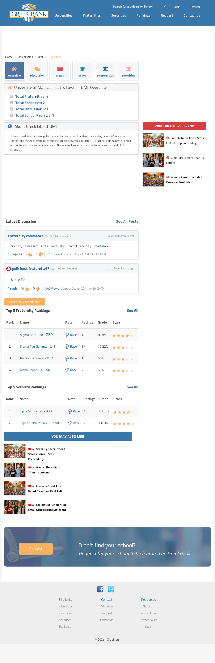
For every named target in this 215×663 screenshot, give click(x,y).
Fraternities (92, 15)
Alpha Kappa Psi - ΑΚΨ (36, 369)
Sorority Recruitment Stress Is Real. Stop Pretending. (46, 454)
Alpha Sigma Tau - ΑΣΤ (36, 411)
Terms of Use (148, 613)
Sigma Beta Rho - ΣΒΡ (36, 334)
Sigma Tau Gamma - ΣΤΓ (38, 346)
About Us (148, 606)
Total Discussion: (29, 109)
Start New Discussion (24, 301)
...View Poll (18, 279)
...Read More (100, 246)
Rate (73, 334)
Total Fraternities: (30, 96)
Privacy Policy (148, 620)
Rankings (143, 15)
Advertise (107, 606)
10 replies (15, 254)
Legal (148, 626)
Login (177, 6)
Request (167, 15)
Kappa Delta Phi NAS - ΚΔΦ (40, 422)
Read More (16, 150)
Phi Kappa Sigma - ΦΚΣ (37, 358)
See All (132, 310)
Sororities (118, 15)
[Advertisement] (71, 186)
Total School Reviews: (33, 115)
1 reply (13, 288)
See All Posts (127, 221)
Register (195, 6)
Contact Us (192, 15)
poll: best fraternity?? (30, 268)
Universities (63, 15)
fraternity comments (25, 236)
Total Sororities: (28, 102)
